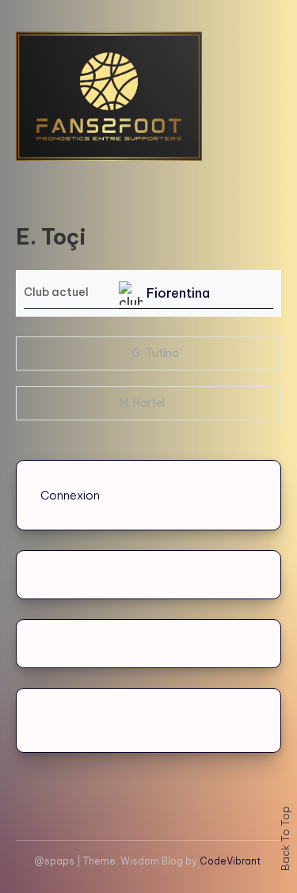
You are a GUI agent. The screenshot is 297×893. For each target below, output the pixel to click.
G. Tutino (155, 353)
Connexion (70, 495)
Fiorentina (178, 293)
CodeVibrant (230, 861)
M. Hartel (142, 403)
